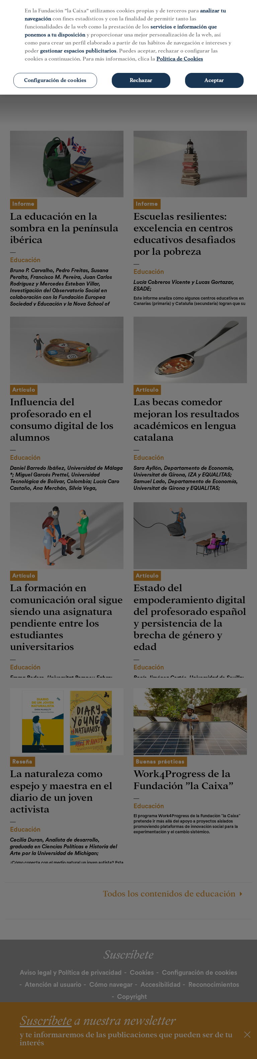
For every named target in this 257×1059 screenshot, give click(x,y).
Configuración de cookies (55, 80)
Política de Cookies (180, 59)
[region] (128, 47)
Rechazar (141, 80)
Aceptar (214, 80)
